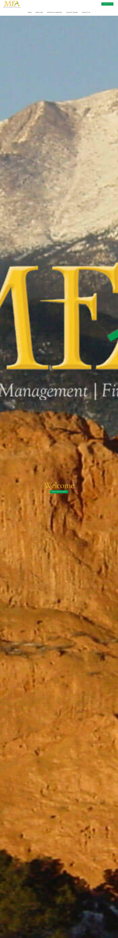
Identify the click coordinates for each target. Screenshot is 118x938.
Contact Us (107, 3)
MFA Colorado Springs (12, 4)
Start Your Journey (59, 491)
